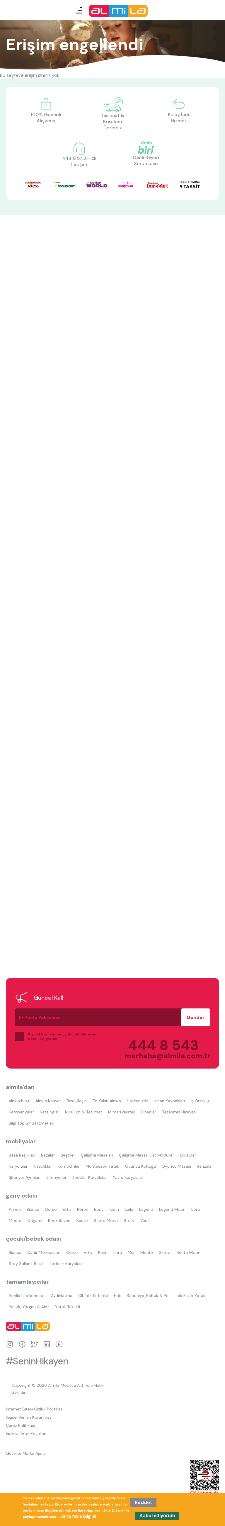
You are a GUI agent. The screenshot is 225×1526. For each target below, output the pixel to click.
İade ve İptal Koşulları (26, 1433)
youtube (59, 1344)
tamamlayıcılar (27, 1282)
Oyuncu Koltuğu (140, 1166)
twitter (34, 1344)
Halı (117, 1295)
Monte (15, 1220)
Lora (195, 1209)
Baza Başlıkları (22, 1155)
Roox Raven (59, 1220)
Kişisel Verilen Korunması (29, 1417)
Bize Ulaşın (77, 1100)
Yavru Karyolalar (128, 1177)
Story (129, 1220)
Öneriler (148, 1112)
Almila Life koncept (27, 1295)
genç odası (21, 1195)
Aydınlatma (61, 1295)
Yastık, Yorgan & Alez (29, 1306)
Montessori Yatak (102, 1166)
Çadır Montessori (43, 1252)
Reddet (143, 1502)
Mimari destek (121, 1112)
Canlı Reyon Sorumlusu (146, 160)
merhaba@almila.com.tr (162, 1056)
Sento (82, 1220)
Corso (51, 1209)
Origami (34, 1220)
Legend (146, 1209)
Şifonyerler (56, 1177)
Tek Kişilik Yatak (190, 1295)
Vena (145, 1220)
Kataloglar (49, 1112)
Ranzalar (205, 1166)
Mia (131, 1252)
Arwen (15, 1209)
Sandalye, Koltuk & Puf (148, 1295)
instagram (10, 1344)
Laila (129, 1209)
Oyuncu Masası (176, 1166)
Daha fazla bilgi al (78, 1516)
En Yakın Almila (107, 1100)
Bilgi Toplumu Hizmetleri (31, 1123)
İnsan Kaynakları (169, 1100)
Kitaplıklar (42, 1166)
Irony (99, 1209)
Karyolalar (18, 1166)
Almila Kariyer (48, 1100)
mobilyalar (21, 1141)
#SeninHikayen (37, 1361)
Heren (82, 1209)
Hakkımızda (138, 1100)
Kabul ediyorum (157, 1515)
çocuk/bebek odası (33, 1238)
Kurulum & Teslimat (83, 1112)
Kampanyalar (21, 1112)
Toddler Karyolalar (89, 1177)
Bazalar (48, 1155)
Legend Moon (172, 1209)
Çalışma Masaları (97, 1155)
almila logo (29, 1326)
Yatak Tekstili (67, 1306)
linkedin (47, 1344)
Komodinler (69, 1166)
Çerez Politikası (20, 1425)
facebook (22, 1344)
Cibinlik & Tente (93, 1295)
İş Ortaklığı (201, 1100)
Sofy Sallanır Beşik (26, 1263)
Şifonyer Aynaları (24, 1177)
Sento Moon (106, 1220)
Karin (114, 1209)
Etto (67, 1209)
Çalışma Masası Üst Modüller (146, 1155)
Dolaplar (188, 1155)
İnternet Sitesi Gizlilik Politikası (35, 1409)
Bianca (33, 1209)
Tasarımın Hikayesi (179, 1112)
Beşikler (68, 1155)
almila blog (19, 1100)
